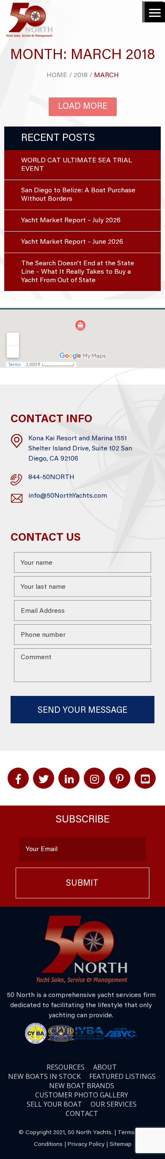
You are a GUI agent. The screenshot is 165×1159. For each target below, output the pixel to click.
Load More (82, 106)
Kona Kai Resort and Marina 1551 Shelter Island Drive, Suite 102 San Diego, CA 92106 (80, 448)
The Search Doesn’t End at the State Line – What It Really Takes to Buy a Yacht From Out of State (77, 272)
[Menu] (155, 12)
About (105, 1067)
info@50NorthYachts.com (67, 496)
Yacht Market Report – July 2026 (71, 220)
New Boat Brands (81, 1085)
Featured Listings (122, 1076)
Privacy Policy (86, 1145)
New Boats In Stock (44, 1076)
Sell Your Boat (54, 1104)
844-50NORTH (51, 477)
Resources (66, 1067)
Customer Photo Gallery (81, 1095)
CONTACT (82, 1113)
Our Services (114, 1104)
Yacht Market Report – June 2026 (72, 242)
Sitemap (121, 1145)
